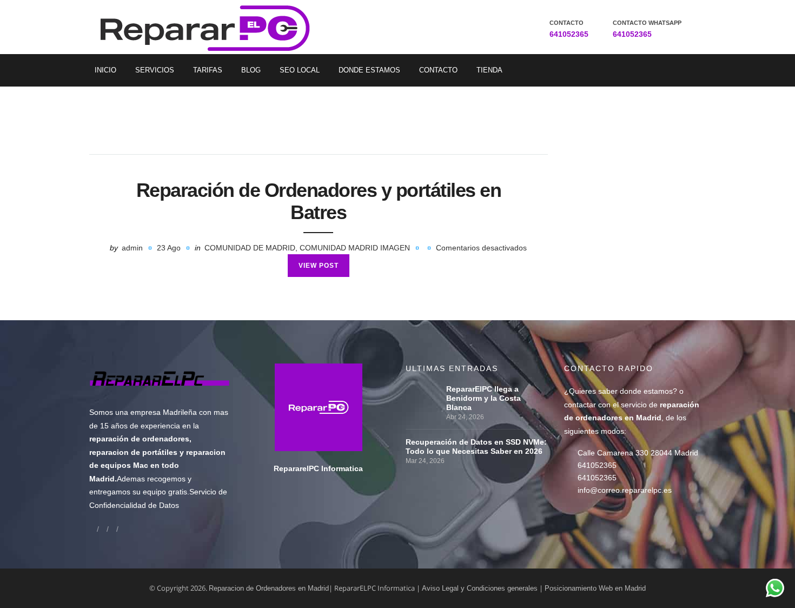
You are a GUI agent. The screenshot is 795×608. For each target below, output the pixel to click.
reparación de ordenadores (139, 438)
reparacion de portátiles (133, 452)
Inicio (105, 70)
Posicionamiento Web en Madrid (595, 588)
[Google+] (103, 528)
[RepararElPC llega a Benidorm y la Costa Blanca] (423, 389)
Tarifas (207, 70)
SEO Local (300, 70)
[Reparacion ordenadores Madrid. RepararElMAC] (209, 27)
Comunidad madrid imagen (355, 247)
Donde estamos (369, 70)
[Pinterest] (122, 528)
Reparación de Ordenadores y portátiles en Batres (318, 201)
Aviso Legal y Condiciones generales (480, 588)
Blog (251, 70)
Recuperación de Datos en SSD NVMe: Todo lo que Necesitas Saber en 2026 (476, 446)
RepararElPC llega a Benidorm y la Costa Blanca (483, 398)
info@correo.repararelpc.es (625, 490)
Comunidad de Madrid (249, 247)
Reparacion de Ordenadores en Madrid (269, 588)
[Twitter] (112, 528)
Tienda (489, 70)
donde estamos (646, 391)
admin (132, 247)
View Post (319, 265)
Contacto (438, 70)
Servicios (154, 70)
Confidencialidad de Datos (134, 505)
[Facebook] (93, 528)
